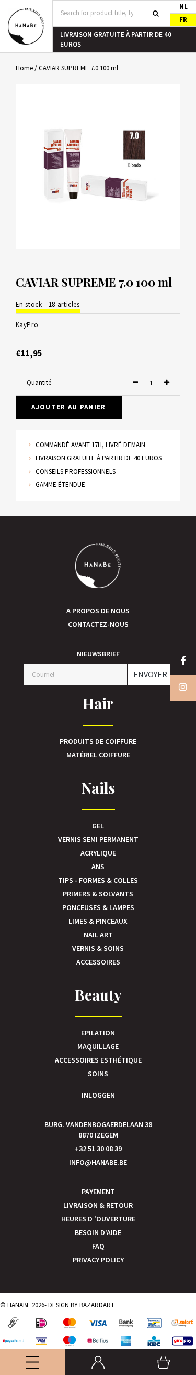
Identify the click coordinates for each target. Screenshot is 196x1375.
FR (183, 19)
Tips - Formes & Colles (98, 880)
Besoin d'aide (98, 1232)
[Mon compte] (98, 1362)
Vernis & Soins (98, 948)
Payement (98, 1191)
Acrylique (98, 853)
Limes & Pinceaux (98, 921)
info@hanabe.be (98, 1162)
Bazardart (96, 1305)
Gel (98, 825)
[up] (166, 383)
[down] (135, 383)
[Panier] (163, 1362)
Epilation (98, 1032)
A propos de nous (98, 610)
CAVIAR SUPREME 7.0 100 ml (78, 67)
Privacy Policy (98, 1259)
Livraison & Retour (98, 1205)
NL (183, 6)
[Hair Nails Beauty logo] (26, 26)
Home (24, 67)
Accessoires (98, 962)
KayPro (27, 324)
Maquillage (98, 1046)
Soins (98, 1073)
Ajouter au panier (68, 407)
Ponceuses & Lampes (98, 907)
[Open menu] (32, 1362)
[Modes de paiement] (13, 1323)
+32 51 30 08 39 (98, 1148)
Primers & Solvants (98, 893)
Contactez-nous (98, 624)
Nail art (98, 934)
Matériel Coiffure (98, 755)
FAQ (98, 1246)
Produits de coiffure (98, 741)
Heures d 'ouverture (98, 1219)
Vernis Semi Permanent (98, 839)
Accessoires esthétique (98, 1060)
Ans (98, 866)
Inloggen (98, 1095)
